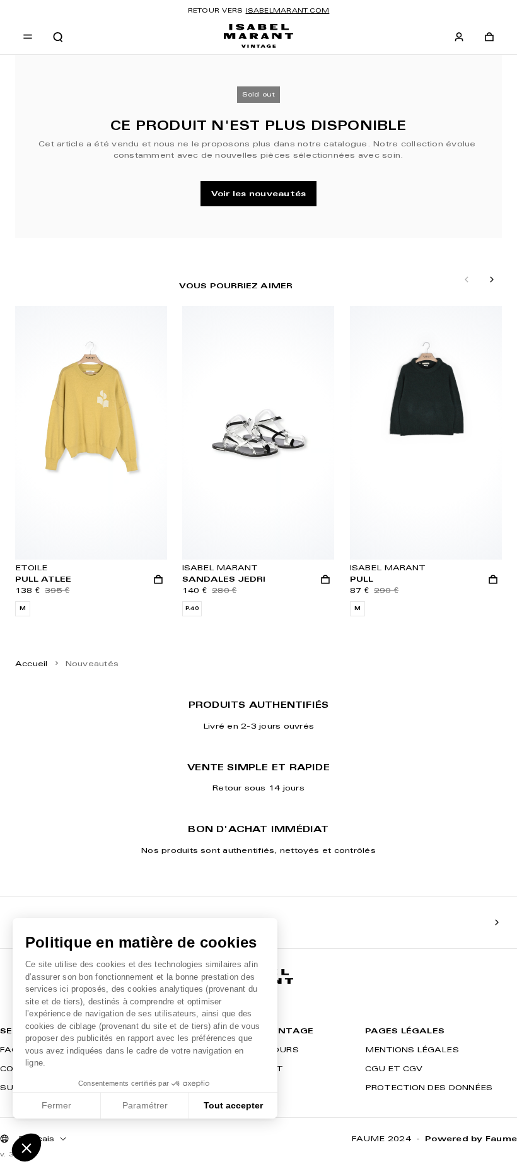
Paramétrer (145, 1105)
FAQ (9, 1049)
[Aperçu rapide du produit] (158, 580)
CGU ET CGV (394, 1068)
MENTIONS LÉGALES (412, 1049)
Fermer (56, 1105)
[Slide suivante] (492, 280)
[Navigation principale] (27, 37)
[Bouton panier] (489, 37)
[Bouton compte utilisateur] (459, 37)
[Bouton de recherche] (58, 37)
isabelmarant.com (288, 10)
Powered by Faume (471, 1138)
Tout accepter (233, 1105)
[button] (26, 1147)
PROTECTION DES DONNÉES (428, 1087)
